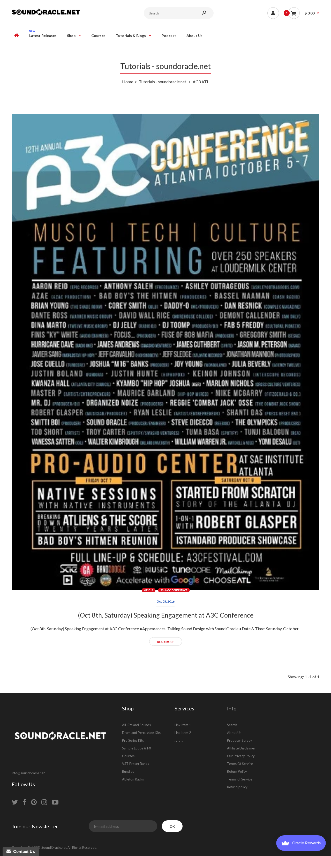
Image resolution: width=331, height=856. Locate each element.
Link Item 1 (183, 725)
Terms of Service (239, 779)
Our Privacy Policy (241, 756)
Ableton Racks (133, 779)
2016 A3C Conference (174, 590)
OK (172, 826)
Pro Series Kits (133, 740)
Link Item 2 (183, 733)
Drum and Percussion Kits (141, 733)
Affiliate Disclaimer (241, 748)
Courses (128, 756)
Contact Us (23, 851)
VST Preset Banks (135, 764)
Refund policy (237, 787)
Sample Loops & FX (136, 748)
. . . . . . (179, 740)
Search (232, 725)
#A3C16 (148, 590)
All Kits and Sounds (136, 725)
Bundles (128, 771)
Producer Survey (239, 740)
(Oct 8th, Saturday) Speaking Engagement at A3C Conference (165, 615)
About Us (234, 733)
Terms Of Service (240, 764)
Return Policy (237, 771)
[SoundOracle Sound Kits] (46, 14)
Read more (165, 641)
